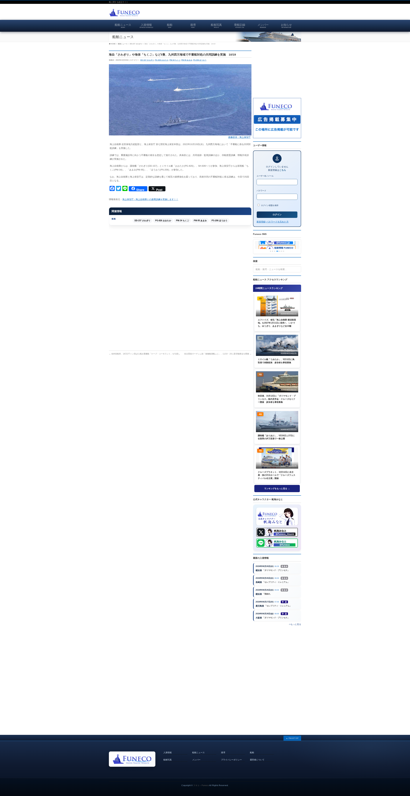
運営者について (257, 760)
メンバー (196, 760)
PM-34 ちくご (174, 60)
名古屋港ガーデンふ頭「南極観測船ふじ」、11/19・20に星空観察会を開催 (217, 354)
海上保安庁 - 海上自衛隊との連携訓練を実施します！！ (150, 199)
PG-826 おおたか (161, 60)
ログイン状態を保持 (269, 205)
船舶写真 (167, 760)
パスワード (261, 190)
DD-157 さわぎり (147, 60)
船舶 (252, 752)
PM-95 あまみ (186, 60)
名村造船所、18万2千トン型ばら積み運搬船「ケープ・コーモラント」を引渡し (144, 354)
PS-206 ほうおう (199, 60)
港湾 (223, 752)
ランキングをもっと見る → (277, 488)
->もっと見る (295, 624)
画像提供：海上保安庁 (239, 137)
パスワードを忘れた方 (277, 221)
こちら (282, 170)
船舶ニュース (198, 752)
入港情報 (167, 752)
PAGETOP (294, 738)
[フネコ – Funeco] (124, 13)
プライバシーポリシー (231, 760)
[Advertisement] (263, 13)
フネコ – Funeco (201, 785)
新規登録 (261, 221)
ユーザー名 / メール (265, 176)
